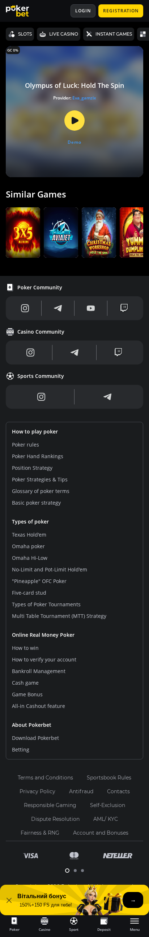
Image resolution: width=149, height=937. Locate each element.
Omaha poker (28, 546)
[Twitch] (124, 308)
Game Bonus (27, 694)
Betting (20, 749)
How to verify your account (44, 659)
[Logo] (23, 11)
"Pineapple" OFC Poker (39, 581)
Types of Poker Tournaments (46, 604)
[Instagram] (25, 308)
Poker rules (25, 444)
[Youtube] (91, 308)
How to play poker (35, 431)
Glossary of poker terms (40, 491)
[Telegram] (58, 308)
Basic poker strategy (36, 502)
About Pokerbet (31, 724)
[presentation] (14, 924)
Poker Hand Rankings (37, 456)
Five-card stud (29, 592)
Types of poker (30, 521)
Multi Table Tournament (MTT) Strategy (59, 615)
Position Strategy (32, 467)
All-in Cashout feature (38, 705)
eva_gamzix (84, 98)
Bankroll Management (38, 671)
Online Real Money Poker (43, 634)
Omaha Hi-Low (29, 557)
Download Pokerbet (35, 737)
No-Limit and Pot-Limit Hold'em (49, 569)
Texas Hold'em (29, 534)
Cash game (25, 682)
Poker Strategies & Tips (40, 479)
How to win (25, 647)
